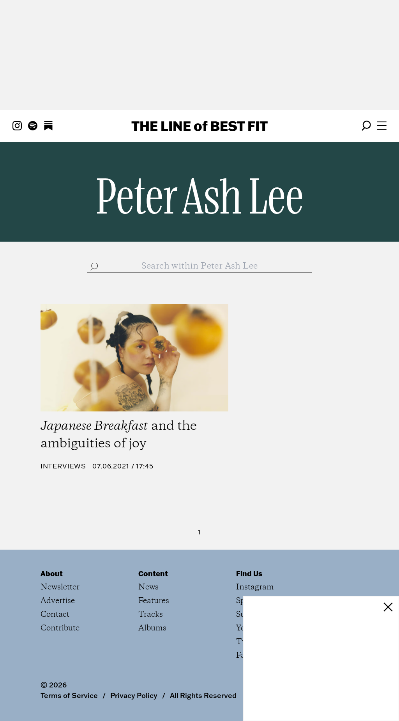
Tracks (150, 614)
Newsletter (60, 587)
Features (153, 601)
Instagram (255, 587)
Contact (55, 614)
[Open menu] (382, 125)
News (148, 587)
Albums (152, 628)
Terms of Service (69, 695)
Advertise (58, 601)
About (52, 573)
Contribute (60, 628)
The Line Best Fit (199, 125)
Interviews (64, 466)
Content (153, 573)
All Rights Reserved (203, 695)
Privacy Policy (133, 695)
